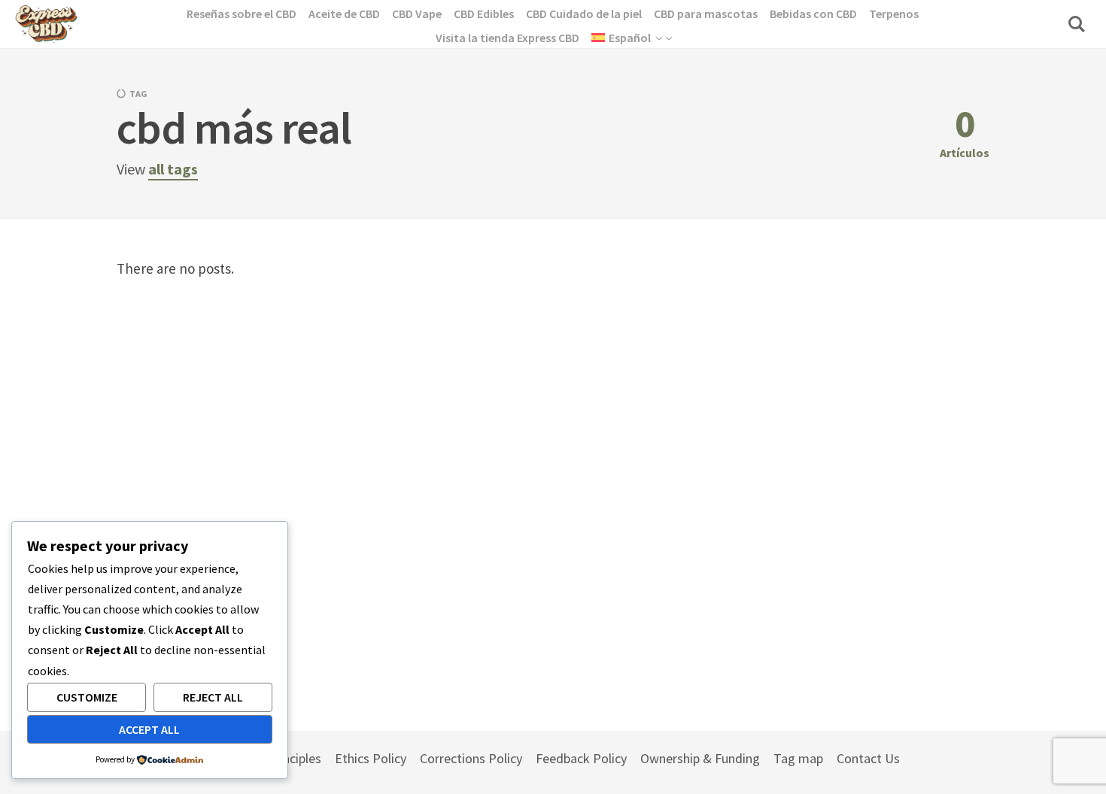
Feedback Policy (581, 758)
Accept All (149, 729)
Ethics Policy (370, 758)
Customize (86, 697)
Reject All (213, 697)
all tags (173, 168)
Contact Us (868, 758)
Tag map (798, 758)
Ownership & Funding (700, 758)
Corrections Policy (471, 758)
